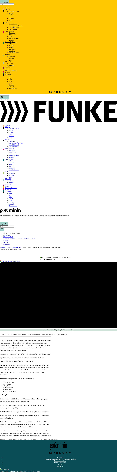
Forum (7, 69)
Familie (7, 22)
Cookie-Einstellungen (60, 462)
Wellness (7, 54)
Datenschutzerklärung (60, 461)
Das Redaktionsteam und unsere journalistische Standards (60, 459)
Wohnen (11, 13)
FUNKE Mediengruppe (15, 471)
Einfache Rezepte (27, 439)
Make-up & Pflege (14, 38)
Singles (11, 47)
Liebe (10, 44)
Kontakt (60, 464)
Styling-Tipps (12, 35)
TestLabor (8, 72)
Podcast (5, 240)
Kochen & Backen (14, 11)
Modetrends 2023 (8, 237)
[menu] (2, 229)
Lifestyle (7, 9)
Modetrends (12, 33)
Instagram (45, 433)
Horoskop (8, 67)
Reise (10, 20)
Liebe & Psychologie (10, 42)
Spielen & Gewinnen (11, 70)
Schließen (6, 2)
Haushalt (11, 15)
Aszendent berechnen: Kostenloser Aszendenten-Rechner (19, 239)
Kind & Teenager (13, 29)
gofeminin (2, 247)
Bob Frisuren (7, 242)
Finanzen (11, 65)
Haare (10, 36)
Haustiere (11, 18)
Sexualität (11, 45)
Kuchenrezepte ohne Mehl (51, 439)
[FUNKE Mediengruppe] (4, 469)
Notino (10, 79)
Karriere (11, 63)
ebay (10, 78)
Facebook (9, 435)
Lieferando (11, 87)
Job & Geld (8, 61)
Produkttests (6, 244)
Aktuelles (7, 8)
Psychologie (12, 51)
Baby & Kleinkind (14, 27)
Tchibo (10, 76)
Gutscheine (8, 74)
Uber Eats (11, 85)
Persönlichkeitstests (14, 52)
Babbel (10, 83)
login (1, 219)
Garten (10, 17)
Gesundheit (12, 56)
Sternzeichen (6, 235)
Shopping (11, 40)
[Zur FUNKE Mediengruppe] (58, 122)
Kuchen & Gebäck (38, 439)
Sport (10, 60)
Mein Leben (12, 49)
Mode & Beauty (9, 31)
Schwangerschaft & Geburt (16, 26)
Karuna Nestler (56, 257)
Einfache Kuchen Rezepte (15, 439)
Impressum (60, 457)
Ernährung (11, 58)
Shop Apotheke (13, 88)
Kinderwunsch (13, 24)
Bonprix (11, 81)
